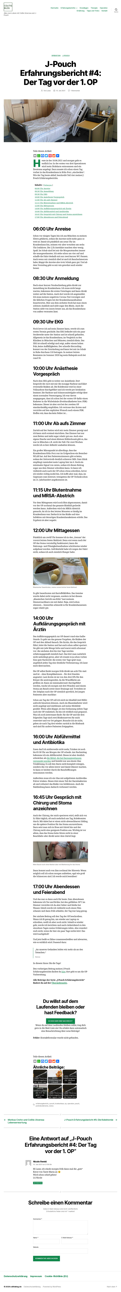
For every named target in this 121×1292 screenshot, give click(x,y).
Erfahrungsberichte (68, 8)
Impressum (36, 1276)
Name (35, 1238)
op (66, 1103)
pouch (77, 1103)
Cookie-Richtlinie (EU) (56, 1276)
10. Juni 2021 (60, 91)
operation (70, 1103)
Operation (103, 8)
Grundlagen (84, 8)
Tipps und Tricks (93, 11)
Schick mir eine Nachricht (60, 1021)
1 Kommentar (75, 91)
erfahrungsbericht (42, 1103)
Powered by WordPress (52, 1287)
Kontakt (104, 11)
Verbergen (48, 185)
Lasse (49, 91)
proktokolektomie (42, 1106)
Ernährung (80, 11)
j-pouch (51, 1103)
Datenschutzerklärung (15, 1276)
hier (63, 971)
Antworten (38, 1183)
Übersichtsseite (59, 983)
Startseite (54, 8)
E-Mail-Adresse (67, 1238)
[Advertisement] (60, 33)
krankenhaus (59, 1103)
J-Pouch (66, 55)
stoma (51, 1106)
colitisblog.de (15, 1287)
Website (35, 1247)
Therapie (94, 8)
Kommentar (37, 1219)
